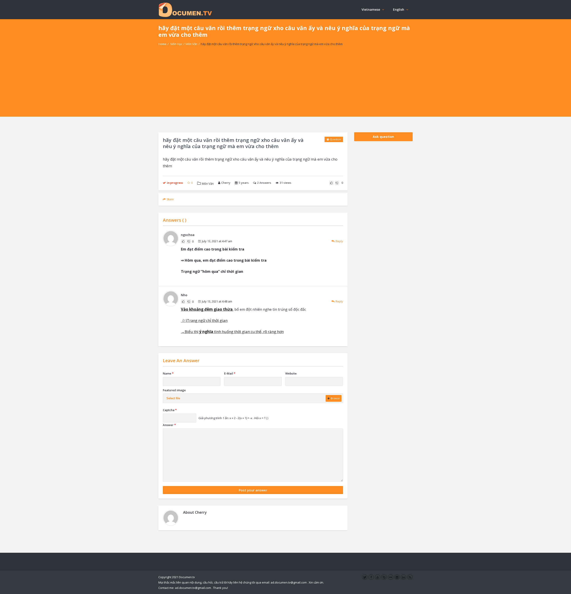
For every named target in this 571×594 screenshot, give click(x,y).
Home (162, 44)
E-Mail (229, 373)
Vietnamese (371, 9)
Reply (339, 241)
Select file (173, 398)
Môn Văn (191, 44)
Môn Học (176, 44)
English (398, 9)
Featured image (174, 390)
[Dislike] (337, 183)
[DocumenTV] (185, 9)
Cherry (225, 183)
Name (168, 373)
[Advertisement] (285, 85)
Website (291, 373)
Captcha (170, 410)
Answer (169, 425)
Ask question (383, 137)
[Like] (331, 183)
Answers (264, 183)
